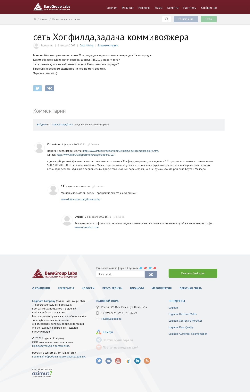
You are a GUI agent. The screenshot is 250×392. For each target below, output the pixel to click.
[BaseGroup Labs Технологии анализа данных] (54, 273)
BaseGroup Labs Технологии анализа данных (51, 7)
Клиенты (173, 8)
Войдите (42, 124)
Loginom (112, 8)
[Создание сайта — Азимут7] (42, 374)
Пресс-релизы (112, 288)
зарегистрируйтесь (62, 124)
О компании (41, 288)
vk (108, 361)
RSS (147, 361)
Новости (88, 288)
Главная (34, 19)
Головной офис (107, 301)
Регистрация (186, 19)
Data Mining (87, 45)
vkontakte (49, 88)
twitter (37, 88)
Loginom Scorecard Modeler (185, 320)
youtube (118, 361)
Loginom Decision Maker (183, 314)
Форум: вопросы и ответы (66, 19)
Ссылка (95, 144)
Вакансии (137, 288)
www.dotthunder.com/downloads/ (80, 199)
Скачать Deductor (193, 273)
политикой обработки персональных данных (58, 356)
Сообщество (209, 8)
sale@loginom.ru (111, 318)
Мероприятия (162, 288)
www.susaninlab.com (87, 227)
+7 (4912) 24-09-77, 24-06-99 (119, 313)
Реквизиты (66, 288)
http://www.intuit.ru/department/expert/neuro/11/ (85, 154)
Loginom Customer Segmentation (188, 333)
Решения (144, 8)
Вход (209, 19)
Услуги (158, 8)
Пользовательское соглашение (50, 346)
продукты (177, 301)
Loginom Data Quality (181, 327)
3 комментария (108, 45)
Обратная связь (190, 288)
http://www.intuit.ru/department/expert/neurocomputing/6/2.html (121, 151)
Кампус (44, 19)
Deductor (128, 8)
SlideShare (128, 361)
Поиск (166, 19)
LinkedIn (137, 361)
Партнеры (189, 8)
